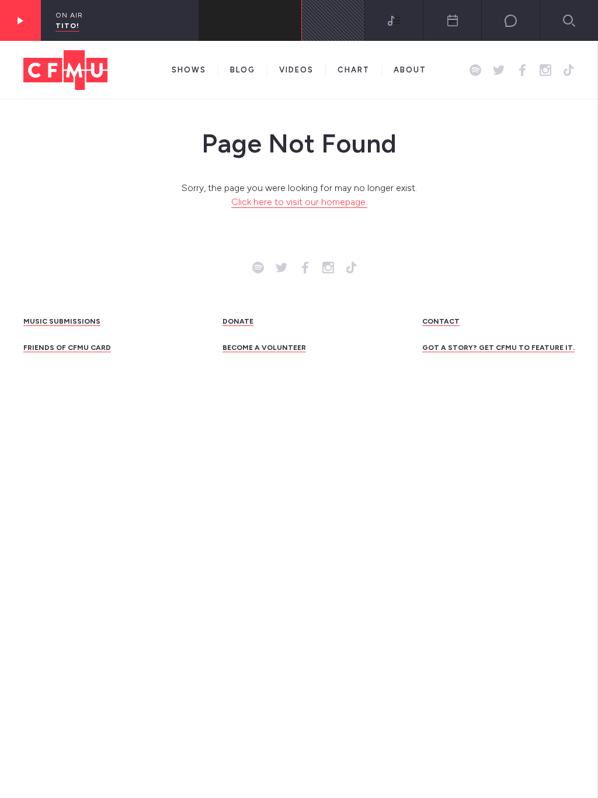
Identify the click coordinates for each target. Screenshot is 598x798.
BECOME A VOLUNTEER (264, 348)
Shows (189, 70)
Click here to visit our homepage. (299, 201)
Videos (296, 70)
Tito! (67, 26)
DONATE (237, 321)
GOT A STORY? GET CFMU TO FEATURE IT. (498, 348)
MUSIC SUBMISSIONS (61, 321)
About (410, 70)
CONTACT (441, 321)
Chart (354, 70)
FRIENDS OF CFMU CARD (67, 348)
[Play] (20, 20)
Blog (242, 70)
